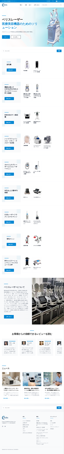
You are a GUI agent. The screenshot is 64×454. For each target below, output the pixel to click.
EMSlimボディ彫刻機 (40, 427)
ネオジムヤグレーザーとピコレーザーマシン (42, 433)
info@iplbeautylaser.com (10, 421)
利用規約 (52, 428)
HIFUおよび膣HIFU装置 (40, 435)
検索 (59, 50)
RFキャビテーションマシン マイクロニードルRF (42, 443)
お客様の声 (25, 422)
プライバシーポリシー (54, 426)
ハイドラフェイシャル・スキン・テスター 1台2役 (42, 430)
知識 (26, 5)
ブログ (53, 1)
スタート (6, 37)
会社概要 (48, 1)
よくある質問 (53, 422)
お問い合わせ (36, 5)
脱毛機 (37, 420)
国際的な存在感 (26, 424)
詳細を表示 (10, 70)
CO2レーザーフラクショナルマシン (42, 438)
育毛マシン (38, 441)
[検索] (61, 5)
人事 (23, 428)
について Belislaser (26, 420)
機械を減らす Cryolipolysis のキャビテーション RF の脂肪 (42, 424)
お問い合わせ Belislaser (27, 432)
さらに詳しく (16, 37)
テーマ (51, 424)
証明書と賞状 (25, 426)
